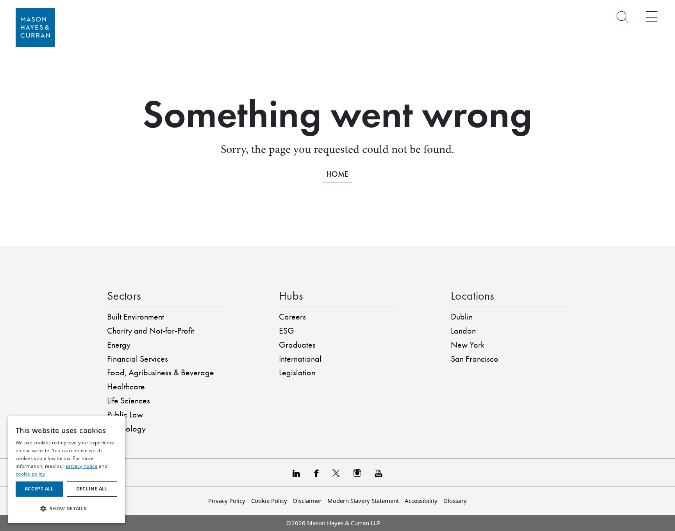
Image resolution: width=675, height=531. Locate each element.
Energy (118, 345)
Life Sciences (128, 401)
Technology (126, 429)
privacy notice (82, 466)
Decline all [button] (92, 488)
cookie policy (30, 474)
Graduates (297, 345)
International (300, 359)
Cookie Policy (269, 500)
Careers (292, 317)
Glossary (455, 500)
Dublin (462, 317)
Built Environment (135, 317)
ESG (286, 331)
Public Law (125, 415)
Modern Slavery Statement (363, 500)
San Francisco (474, 359)
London (463, 331)
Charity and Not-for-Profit (150, 331)
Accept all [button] (39, 488)
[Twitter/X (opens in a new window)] (336, 473)
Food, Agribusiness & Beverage (160, 373)
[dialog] (66, 469)
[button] (66, 508)
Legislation (297, 373)
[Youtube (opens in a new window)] (378, 473)
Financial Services (137, 359)
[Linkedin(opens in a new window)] (296, 473)
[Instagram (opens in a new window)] (357, 473)
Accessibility (421, 500)
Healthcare (126, 387)
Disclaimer (307, 500)
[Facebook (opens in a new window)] (316, 473)
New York (467, 345)
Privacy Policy (226, 500)
